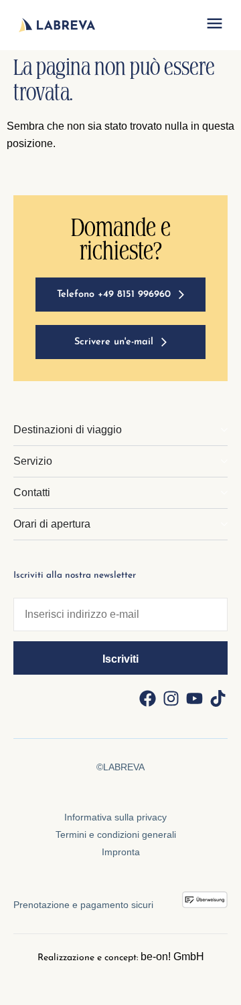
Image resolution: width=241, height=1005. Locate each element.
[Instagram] (171, 698)
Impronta (121, 852)
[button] (214, 25)
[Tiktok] (218, 698)
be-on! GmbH (172, 956)
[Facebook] (147, 698)
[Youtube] (194, 698)
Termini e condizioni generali (116, 834)
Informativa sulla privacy (115, 817)
